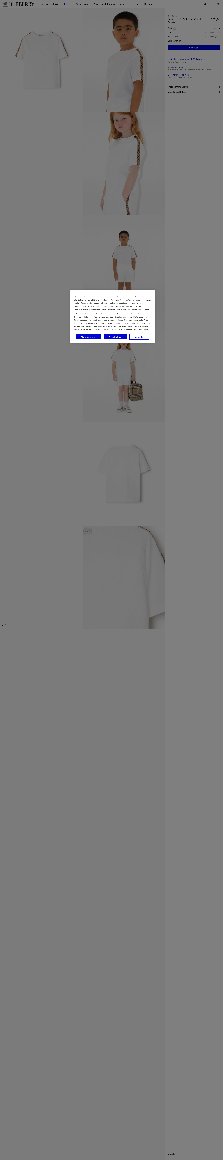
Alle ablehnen (115, 336)
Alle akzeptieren (88, 336)
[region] (112, 316)
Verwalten (139, 336)
